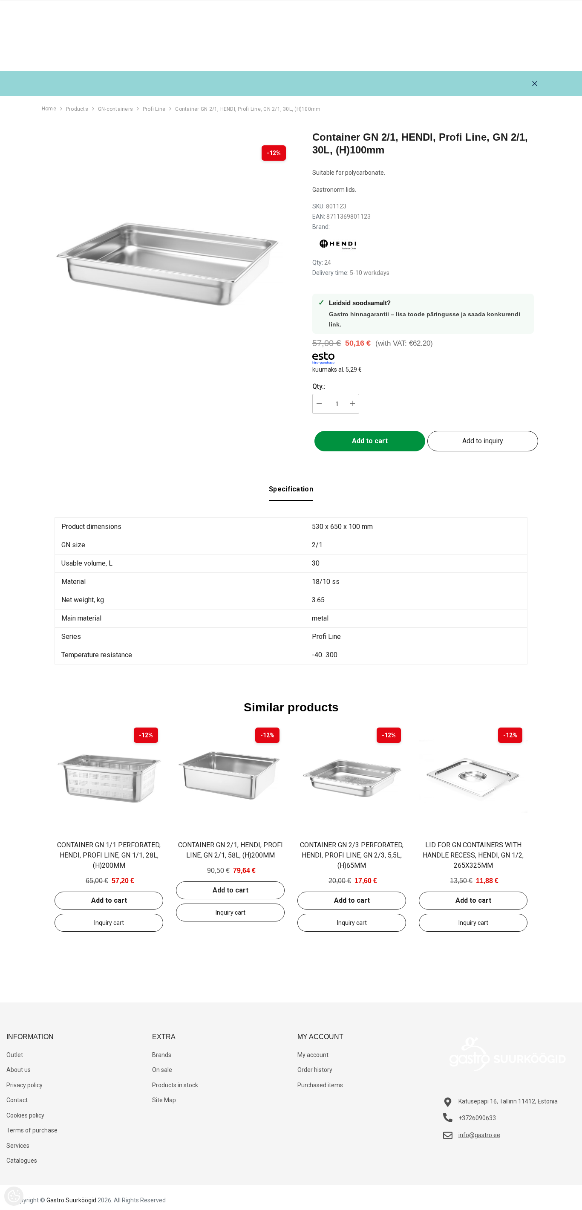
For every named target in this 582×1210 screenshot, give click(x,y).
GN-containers (115, 109)
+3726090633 (477, 1118)
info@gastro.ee (479, 1135)
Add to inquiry (482, 441)
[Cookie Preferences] (13, 1196)
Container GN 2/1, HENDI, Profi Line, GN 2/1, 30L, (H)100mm (247, 109)
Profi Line (154, 109)
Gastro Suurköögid (71, 1200)
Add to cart (109, 900)
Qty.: (319, 386)
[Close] (534, 83)
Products (77, 109)
